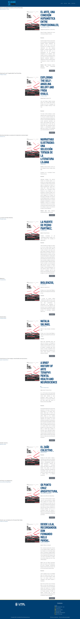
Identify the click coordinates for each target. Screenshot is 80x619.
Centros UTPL (58, 608)
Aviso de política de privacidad (64, 617)
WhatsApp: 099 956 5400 (60, 612)
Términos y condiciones (54, 617)
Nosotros (73, 3)
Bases (69, 3)
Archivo (65, 3)
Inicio (62, 3)
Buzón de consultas (59, 609)
